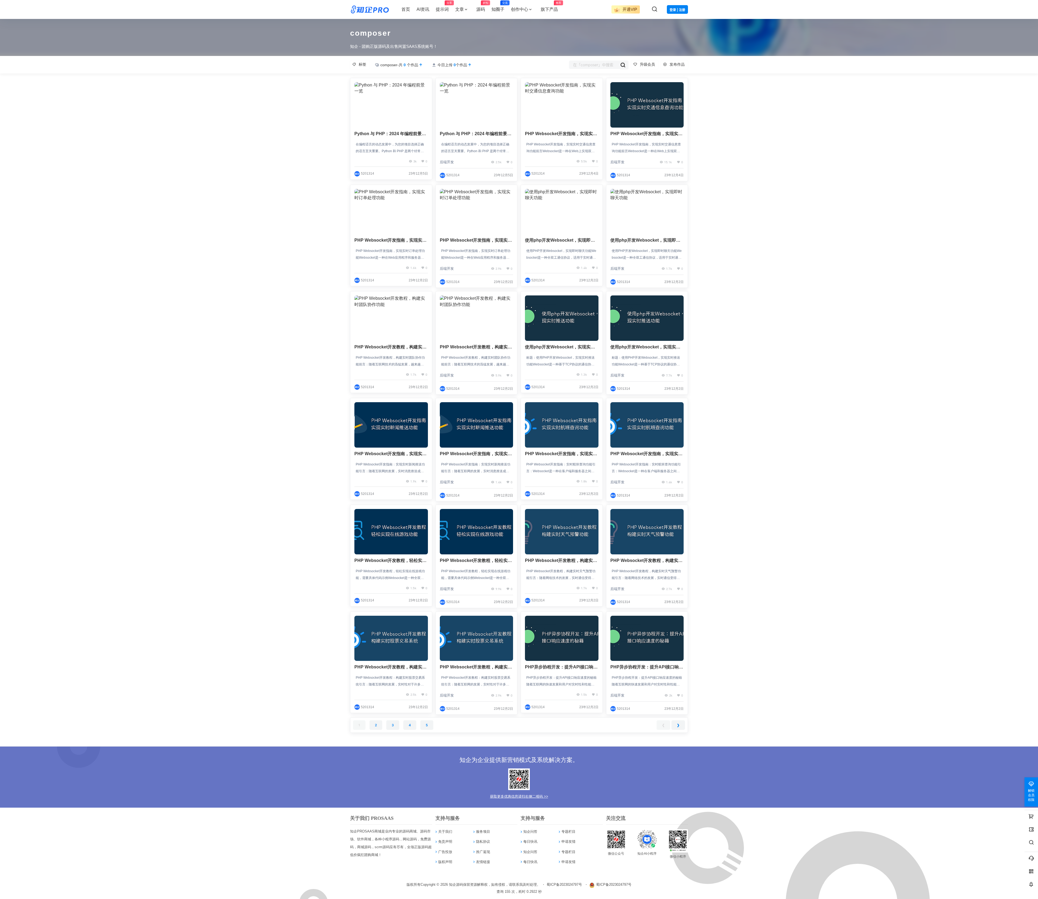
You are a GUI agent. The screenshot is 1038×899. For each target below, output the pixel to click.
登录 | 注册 (677, 10)
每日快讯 (530, 842)
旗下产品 (551, 6)
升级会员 (647, 64)
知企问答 (530, 832)
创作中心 (519, 9)
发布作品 (677, 64)
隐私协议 (483, 842)
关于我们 (445, 832)
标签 (362, 64)
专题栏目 (568, 832)
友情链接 (483, 862)
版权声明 (445, 862)
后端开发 (447, 162)
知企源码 (455, 885)
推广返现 (483, 852)
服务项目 (483, 832)
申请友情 (568, 842)
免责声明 (445, 842)
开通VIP (629, 9)
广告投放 (445, 852)
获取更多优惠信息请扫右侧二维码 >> (519, 796)
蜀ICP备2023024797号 (564, 885)
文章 (459, 9)
